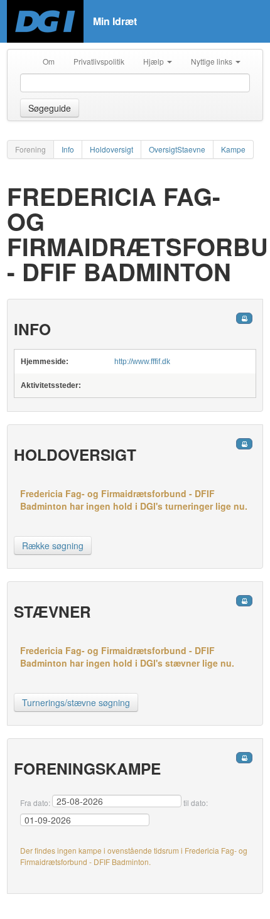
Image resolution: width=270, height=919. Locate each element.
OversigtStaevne (177, 149)
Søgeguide (49, 108)
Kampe (233, 149)
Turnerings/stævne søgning (76, 702)
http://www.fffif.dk (142, 361)
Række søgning (53, 545)
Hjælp (154, 61)
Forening (30, 149)
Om (49, 61)
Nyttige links (212, 61)
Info (68, 149)
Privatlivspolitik (98, 61)
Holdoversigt (111, 149)
